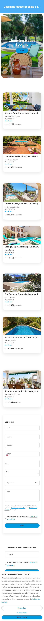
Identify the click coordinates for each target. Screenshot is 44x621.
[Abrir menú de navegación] (40, 7)
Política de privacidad (18, 508)
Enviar (22, 525)
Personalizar (22, 608)
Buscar (22, 50)
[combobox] (22, 483)
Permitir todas (22, 617)
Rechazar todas (22, 613)
